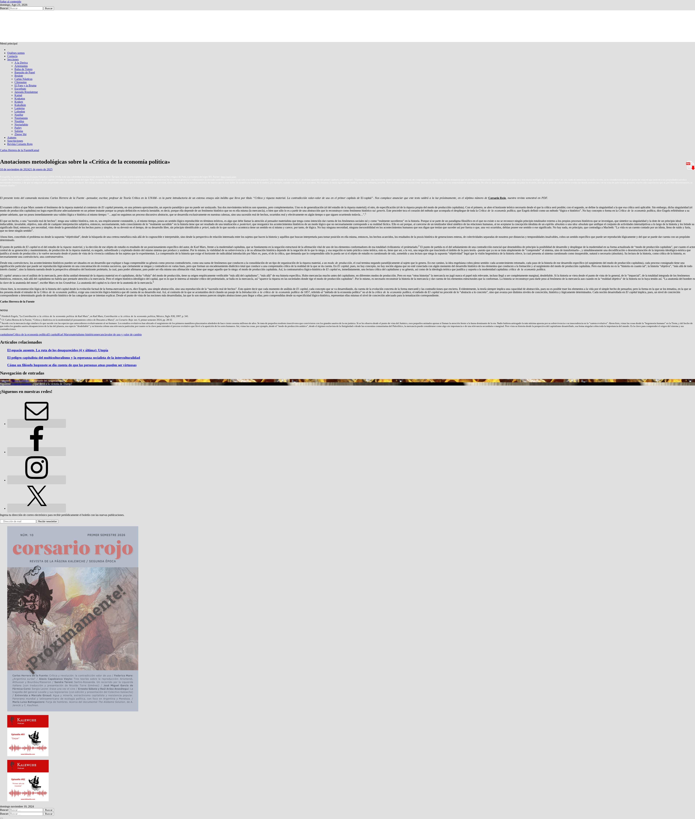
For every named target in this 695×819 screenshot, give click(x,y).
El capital (52, 334)
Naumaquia (21, 118)
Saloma (18, 131)
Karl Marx (64, 334)
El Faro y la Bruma (25, 85)
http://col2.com (228, 176)
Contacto (12, 56)
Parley (18, 127)
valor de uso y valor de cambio (124, 334)
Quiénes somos (16, 52)
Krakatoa (19, 98)
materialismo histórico (82, 334)
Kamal (18, 95)
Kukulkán (20, 105)
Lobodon (19, 111)
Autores (11, 137)
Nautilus (19, 121)
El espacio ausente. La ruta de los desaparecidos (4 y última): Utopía (57, 350)
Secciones (13, 59)
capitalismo (6, 334)
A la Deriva (21, 62)
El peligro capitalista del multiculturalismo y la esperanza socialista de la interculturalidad (73, 357)
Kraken (18, 101)
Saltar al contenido (10, 1)
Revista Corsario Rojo (20, 144)
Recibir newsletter (47, 521)
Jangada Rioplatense (26, 91)
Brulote (18, 75)
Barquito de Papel (24, 72)
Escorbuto (20, 88)
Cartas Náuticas (23, 78)
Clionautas (20, 82)
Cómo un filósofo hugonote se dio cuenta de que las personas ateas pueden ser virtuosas (71, 365)
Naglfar (18, 114)
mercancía (101, 334)
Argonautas (21, 65)
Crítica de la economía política (30, 334)
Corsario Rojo (497, 197)
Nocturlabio (21, 124)
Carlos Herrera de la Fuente (15, 150)
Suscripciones (15, 140)
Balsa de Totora (23, 69)
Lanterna (19, 108)
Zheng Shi (20, 134)
